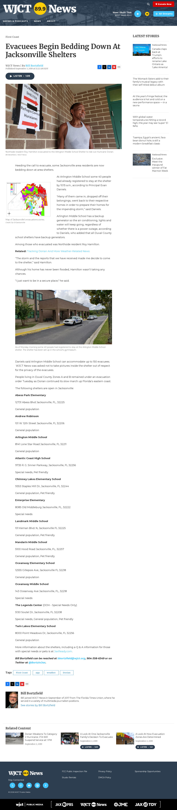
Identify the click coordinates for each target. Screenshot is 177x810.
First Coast (12, 36)
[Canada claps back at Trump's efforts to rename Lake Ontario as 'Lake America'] (142, 50)
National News (159, 45)
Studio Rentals (69, 778)
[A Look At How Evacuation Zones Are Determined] (125, 738)
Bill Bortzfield (34, 65)
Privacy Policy (105, 771)
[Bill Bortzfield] (12, 700)
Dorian (67, 672)
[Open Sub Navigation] (30, 21)
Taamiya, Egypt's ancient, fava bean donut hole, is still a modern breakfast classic (149, 140)
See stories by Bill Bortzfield (38, 705)
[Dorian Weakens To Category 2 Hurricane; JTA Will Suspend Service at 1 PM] (15, 738)
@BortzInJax (37, 662)
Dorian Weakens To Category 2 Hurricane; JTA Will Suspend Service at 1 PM (41, 737)
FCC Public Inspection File (74, 771)
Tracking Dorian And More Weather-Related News (58, 251)
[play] (138, 13)
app (38, 672)
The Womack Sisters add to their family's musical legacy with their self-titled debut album (151, 81)
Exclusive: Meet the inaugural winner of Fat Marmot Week (160, 164)
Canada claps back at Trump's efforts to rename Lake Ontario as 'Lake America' (160, 58)
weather (51, 672)
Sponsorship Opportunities (147, 771)
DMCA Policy (104, 778)
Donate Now (164, 4)
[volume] (147, 14)
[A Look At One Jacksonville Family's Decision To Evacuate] (70, 738)
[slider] (143, 13)
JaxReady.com (63, 651)
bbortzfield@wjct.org (71, 658)
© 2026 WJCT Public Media (19, 792)
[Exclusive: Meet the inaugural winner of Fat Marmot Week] (142, 160)
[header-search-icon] (148, 4)
